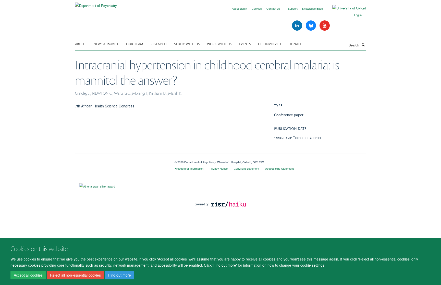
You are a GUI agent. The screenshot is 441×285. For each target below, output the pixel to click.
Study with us (187, 43)
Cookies (257, 8)
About (80, 43)
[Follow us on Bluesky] (311, 25)
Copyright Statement (246, 168)
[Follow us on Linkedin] (297, 25)
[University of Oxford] (345, 8)
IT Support (291, 8)
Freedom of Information (189, 168)
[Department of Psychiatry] (96, 3)
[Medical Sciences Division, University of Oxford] (121, 160)
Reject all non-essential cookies (75, 275)
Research (159, 43)
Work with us (219, 43)
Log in (358, 15)
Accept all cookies (28, 275)
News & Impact (106, 43)
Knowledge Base (312, 8)
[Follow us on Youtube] (325, 25)
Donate (295, 43)
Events (245, 43)
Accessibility (239, 8)
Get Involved (269, 43)
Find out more (119, 275)
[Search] (363, 44)
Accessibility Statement (279, 168)
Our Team (134, 43)
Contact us (273, 8)
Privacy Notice (219, 168)
